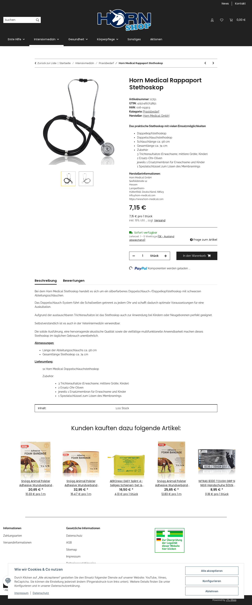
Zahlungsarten (12, 535)
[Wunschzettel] (221, 20)
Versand (159, 220)
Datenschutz (41, 593)
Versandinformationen (17, 542)
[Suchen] (37, 20)
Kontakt (240, 4)
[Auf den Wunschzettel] (114, 84)
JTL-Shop (231, 600)
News (225, 4)
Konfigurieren (212, 581)
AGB (69, 542)
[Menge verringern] (133, 256)
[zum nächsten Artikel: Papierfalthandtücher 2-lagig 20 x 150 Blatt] (213, 63)
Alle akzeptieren (212, 570)
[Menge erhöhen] (165, 256)
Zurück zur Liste (47, 63)
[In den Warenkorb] (38, 74)
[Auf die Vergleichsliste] (104, 84)
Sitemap (71, 549)
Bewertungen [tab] (73, 280)
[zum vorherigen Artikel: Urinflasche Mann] (205, 63)
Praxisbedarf (151, 111)
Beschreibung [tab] (46, 280)
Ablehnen (211, 591)
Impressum (21, 593)
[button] (212, 20)
